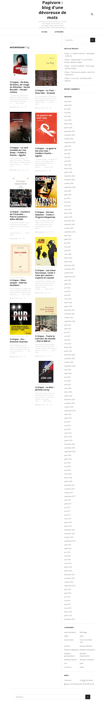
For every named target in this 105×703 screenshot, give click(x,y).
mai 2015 (67, 601)
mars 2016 (67, 563)
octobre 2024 (68, 183)
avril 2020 (67, 385)
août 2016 (67, 545)
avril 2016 (67, 560)
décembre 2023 (69, 221)
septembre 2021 (69, 321)
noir (26, 336)
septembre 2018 (69, 452)
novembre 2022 (69, 269)
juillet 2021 (67, 329)
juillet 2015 (67, 593)
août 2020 (67, 370)
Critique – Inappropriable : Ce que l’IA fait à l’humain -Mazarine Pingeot (78, 61)
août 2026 (67, 101)
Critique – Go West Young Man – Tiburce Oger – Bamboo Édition (79, 67)
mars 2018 (67, 474)
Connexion (67, 680)
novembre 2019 (69, 403)
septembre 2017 (69, 496)
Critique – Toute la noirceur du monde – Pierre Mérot (45, 338)
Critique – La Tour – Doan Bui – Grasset (45, 91)
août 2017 (67, 500)
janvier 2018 (68, 481)
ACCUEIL (44, 32)
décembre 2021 (69, 310)
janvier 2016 (68, 571)
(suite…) (37, 228)
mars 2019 (67, 433)
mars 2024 (67, 209)
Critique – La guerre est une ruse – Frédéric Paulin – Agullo (45, 152)
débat (66, 636)
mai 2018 (67, 466)
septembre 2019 (69, 411)
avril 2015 (67, 604)
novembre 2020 (69, 358)
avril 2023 (67, 250)
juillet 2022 (67, 284)
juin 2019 (67, 422)
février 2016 (68, 567)
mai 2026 (67, 113)
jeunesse (67, 646)
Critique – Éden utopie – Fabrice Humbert (18, 283)
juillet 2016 (67, 548)
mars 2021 (67, 344)
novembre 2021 (69, 314)
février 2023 (68, 258)
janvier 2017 (68, 526)
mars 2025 (67, 165)
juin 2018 (67, 463)
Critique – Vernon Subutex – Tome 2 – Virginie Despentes (45, 214)
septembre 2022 (69, 277)
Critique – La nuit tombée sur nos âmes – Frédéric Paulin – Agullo (19, 151)
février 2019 (68, 437)
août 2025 (67, 146)
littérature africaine (86, 646)
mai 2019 (67, 426)
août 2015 (67, 589)
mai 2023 (67, 247)
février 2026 (68, 124)
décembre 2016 (69, 530)
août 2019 (67, 414)
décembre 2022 (69, 265)
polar (81, 663)
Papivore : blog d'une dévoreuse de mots (52, 10)
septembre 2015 (69, 586)
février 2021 (68, 347)
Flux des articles (86, 680)
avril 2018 (67, 470)
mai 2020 (67, 381)
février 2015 (68, 612)
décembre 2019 (69, 399)
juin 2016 (67, 552)
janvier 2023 (68, 262)
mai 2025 (67, 157)
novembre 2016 (69, 534)
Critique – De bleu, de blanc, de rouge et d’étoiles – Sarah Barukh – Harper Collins (20, 87)
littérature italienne (70, 660)
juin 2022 (67, 288)
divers (82, 636)
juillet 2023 (67, 239)
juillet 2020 (67, 373)
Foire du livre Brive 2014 (86, 641)
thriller (82, 667)
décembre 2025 (69, 131)
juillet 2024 (67, 195)
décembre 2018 (69, 444)
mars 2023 (67, 254)
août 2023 (67, 236)
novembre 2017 (69, 489)
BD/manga (38, 267)
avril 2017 (67, 515)
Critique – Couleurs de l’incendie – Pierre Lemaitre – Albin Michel (20, 215)
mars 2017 (67, 519)
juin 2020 (67, 377)
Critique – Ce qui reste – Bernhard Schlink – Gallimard (78, 79)
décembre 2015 (69, 575)
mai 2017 (67, 511)
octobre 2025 (68, 139)
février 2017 (68, 522)
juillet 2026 (67, 105)
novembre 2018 (69, 448)
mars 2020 (67, 388)
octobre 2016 (68, 537)
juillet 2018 (67, 459)
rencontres (67, 667)
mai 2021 (67, 336)
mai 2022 (67, 291)
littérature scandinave (87, 660)
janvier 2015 (68, 615)
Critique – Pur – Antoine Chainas (19, 340)
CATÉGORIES (59, 32)
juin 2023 (67, 243)
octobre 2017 (68, 493)
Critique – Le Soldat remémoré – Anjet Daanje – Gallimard (79, 54)
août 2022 (67, 280)
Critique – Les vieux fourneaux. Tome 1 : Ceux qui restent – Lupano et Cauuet (45, 274)
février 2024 (68, 213)
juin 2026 (67, 109)
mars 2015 (67, 608)
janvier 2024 (68, 217)
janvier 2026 (68, 128)
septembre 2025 (69, 142)
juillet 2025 (67, 150)
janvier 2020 (68, 396)
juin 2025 (67, 154)
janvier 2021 (68, 351)
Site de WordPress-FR (87, 684)
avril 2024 (67, 206)
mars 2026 (67, 120)
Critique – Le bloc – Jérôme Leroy (45, 388)
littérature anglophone (71, 650)
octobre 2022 (68, 273)
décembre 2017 (69, 485)
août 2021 (67, 325)
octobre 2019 (68, 407)
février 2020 (68, 392)
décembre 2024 (69, 176)
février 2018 (68, 478)
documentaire (14, 77)
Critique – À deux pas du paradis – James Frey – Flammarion (79, 73)
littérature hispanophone (84, 654)
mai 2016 (67, 556)
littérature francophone (17, 79)
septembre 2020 (69, 366)
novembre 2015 (69, 578)
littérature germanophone (69, 654)
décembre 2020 (69, 355)
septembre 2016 (69, 541)
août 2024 (67, 191)
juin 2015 (67, 597)
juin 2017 (67, 507)
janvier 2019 (68, 440)
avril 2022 (67, 295)
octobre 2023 (68, 228)
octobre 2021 (68, 318)
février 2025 (68, 169)
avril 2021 (67, 340)
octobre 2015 (68, 582)
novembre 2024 (69, 180)
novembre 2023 (69, 224)
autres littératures (70, 632)
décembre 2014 (69, 619)
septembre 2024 (69, 187)
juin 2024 (67, 198)
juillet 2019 (67, 418)
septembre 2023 (69, 232)
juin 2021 (67, 332)
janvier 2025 (68, 172)
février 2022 (68, 303)
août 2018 (67, 455)
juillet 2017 (67, 504)
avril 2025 (67, 161)
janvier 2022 (68, 306)
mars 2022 (67, 299)
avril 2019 (67, 429)
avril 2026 (67, 116)
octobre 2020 (68, 362)
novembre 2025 (69, 135)
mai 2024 (67, 202)
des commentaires (72, 684)
